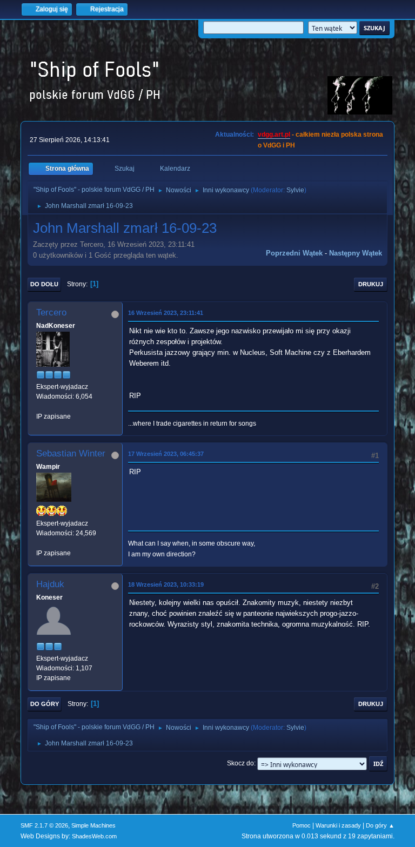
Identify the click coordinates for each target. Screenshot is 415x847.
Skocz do (240, 763)
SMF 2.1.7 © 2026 (44, 825)
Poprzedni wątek (294, 253)
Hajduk (50, 584)
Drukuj (370, 284)
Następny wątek (355, 253)
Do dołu (44, 284)
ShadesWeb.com (94, 836)
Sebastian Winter (70, 453)
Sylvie (295, 190)
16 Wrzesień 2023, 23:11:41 (165, 313)
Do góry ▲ (380, 825)
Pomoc (301, 825)
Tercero (51, 312)
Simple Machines (93, 825)
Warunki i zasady (338, 825)
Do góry (44, 704)
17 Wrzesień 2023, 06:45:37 (166, 454)
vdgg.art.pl (274, 134)
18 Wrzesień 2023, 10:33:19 (166, 584)
